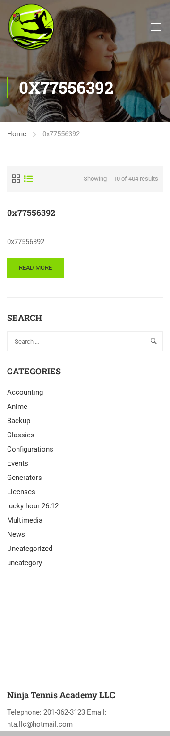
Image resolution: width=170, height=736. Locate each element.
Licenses (21, 492)
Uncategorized (29, 548)
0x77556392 (31, 212)
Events (17, 463)
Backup (18, 421)
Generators (24, 477)
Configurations (30, 449)
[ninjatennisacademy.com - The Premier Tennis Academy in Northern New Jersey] (31, 26)
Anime (17, 406)
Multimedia (24, 520)
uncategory (24, 563)
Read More (35, 271)
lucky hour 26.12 (33, 506)
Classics (20, 435)
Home (16, 134)
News (16, 534)
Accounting (25, 392)
